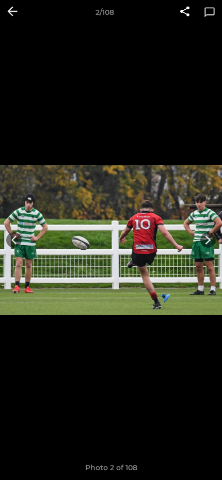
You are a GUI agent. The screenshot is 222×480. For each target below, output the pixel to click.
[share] (185, 12)
